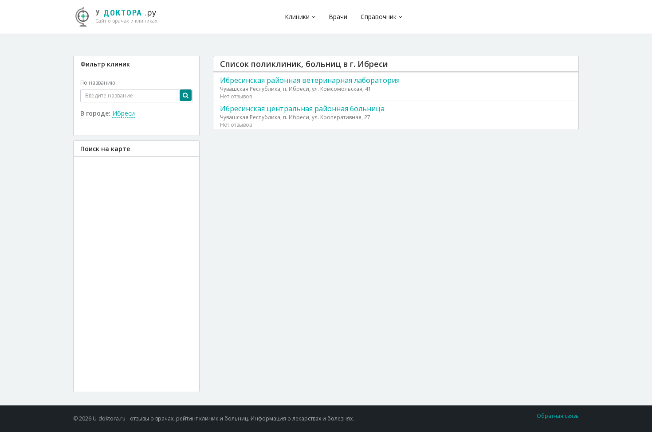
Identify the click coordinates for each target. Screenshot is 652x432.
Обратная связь (558, 416)
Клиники (298, 16)
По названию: (98, 82)
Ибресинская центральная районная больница (302, 108)
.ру (126, 15)
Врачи (338, 16)
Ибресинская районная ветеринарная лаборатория (310, 80)
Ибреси (123, 113)
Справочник (379, 16)
